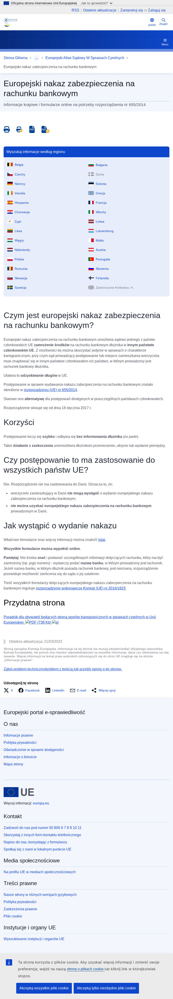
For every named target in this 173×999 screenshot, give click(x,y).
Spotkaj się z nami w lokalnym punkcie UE (37, 849)
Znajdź (163, 24)
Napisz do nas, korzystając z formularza (35, 842)
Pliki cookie (13, 916)
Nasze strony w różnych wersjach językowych (40, 895)
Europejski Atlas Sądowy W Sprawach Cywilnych (85, 58)
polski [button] (152, 25)
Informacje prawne (18, 735)
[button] (10, 690)
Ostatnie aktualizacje (99, 10)
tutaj (101, 540)
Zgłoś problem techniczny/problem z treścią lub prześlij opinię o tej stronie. (63, 669)
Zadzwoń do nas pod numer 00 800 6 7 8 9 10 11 (43, 828)
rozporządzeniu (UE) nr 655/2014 (50, 390)
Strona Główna (15, 58)
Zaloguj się (157, 10)
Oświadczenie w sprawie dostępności (34, 750)
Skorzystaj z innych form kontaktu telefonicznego (42, 835)
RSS (75, 10)
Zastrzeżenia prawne (20, 909)
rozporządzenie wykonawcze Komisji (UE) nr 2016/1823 (80, 588)
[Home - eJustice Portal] (10, 22)
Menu (165, 44)
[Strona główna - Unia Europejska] (19, 792)
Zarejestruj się (131, 10)
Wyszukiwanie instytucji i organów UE (34, 939)
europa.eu (41, 803)
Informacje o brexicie (20, 757)
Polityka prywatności (20, 742)
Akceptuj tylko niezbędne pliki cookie (106, 988)
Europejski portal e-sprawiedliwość (44, 712)
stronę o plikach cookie (86, 969)
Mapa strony (13, 764)
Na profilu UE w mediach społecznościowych (40, 872)
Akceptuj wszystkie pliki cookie (44, 988)
